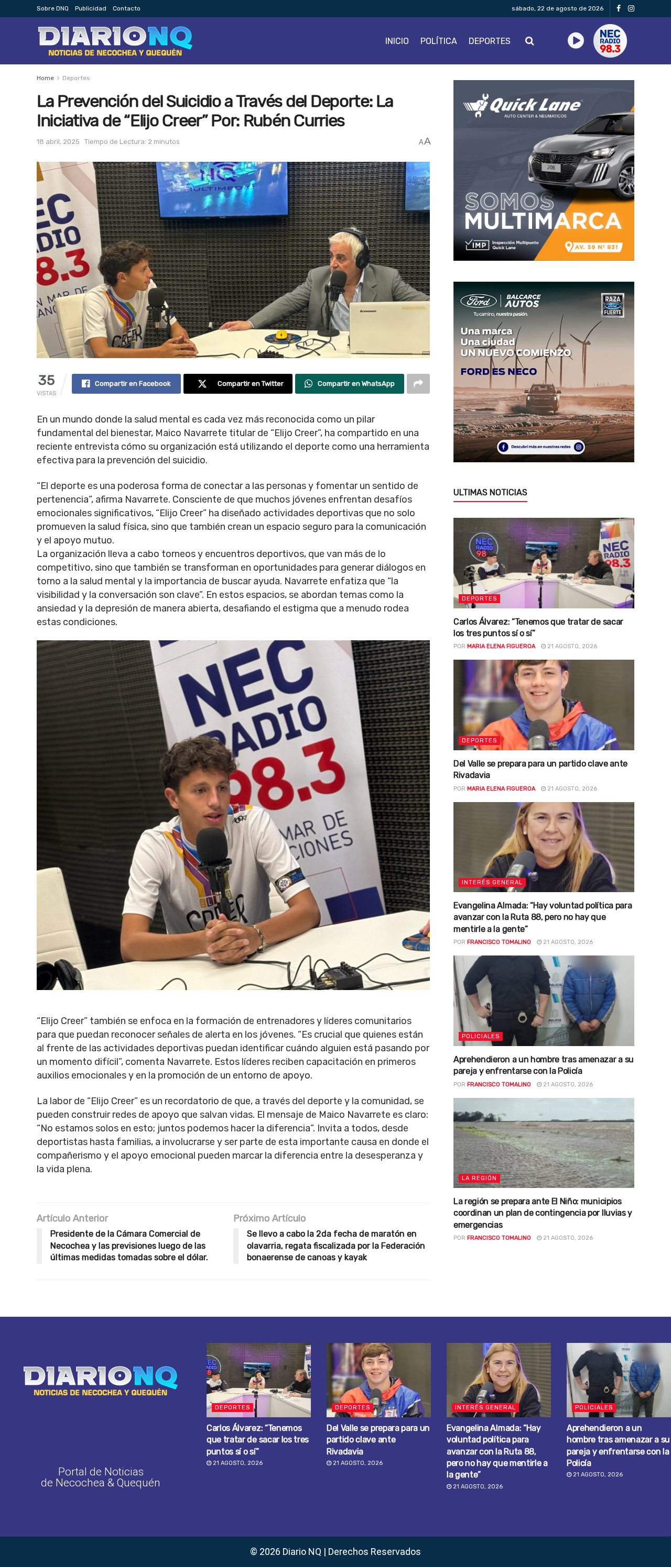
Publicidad (90, 8)
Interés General (492, 882)
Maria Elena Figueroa (501, 646)
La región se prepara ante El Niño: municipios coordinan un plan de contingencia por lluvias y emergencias (542, 1213)
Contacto (126, 8)
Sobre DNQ (53, 8)
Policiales (481, 1036)
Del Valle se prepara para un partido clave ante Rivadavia (378, 1440)
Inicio (397, 41)
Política (438, 41)
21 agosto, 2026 (571, 646)
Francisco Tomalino (499, 942)
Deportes (490, 41)
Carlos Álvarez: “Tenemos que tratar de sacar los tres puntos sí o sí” (258, 1440)
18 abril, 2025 (58, 142)
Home (45, 78)
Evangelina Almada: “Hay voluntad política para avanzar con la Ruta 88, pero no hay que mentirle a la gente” (542, 917)
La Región (479, 1178)
